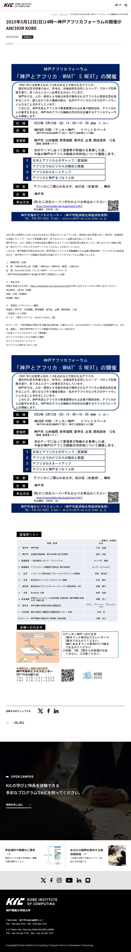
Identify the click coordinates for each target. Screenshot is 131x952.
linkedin (56, 710)
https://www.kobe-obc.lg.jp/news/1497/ (50, 285)
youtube (69, 880)
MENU (126, 5)
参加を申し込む (14, 804)
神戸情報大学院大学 (17, 5)
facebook (48, 710)
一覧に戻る (18, 722)
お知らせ (27, 37)
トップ (54, 14)
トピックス (63, 14)
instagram (59, 880)
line (87, 880)
